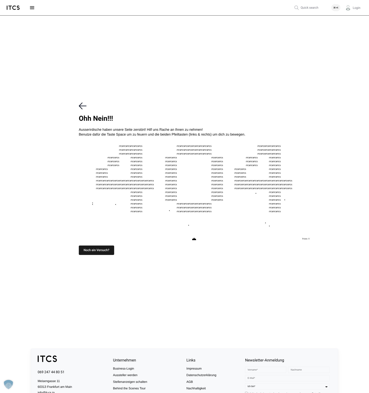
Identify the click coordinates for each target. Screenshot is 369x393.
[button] (96, 250)
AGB (189, 382)
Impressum (194, 368)
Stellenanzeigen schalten (130, 382)
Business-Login (123, 368)
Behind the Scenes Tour (129, 388)
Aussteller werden (125, 375)
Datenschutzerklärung (201, 375)
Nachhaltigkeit (196, 388)
